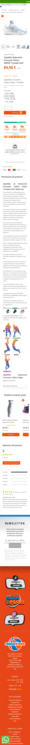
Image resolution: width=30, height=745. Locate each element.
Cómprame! (15, 112)
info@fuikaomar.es (15, 662)
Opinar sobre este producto (11, 463)
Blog (15, 721)
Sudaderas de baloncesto (15, 714)
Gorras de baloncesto (15, 718)
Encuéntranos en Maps (14, 664)
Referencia (6, 380)
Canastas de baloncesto (15, 700)
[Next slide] (26, 29)
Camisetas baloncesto (15, 709)
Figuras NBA (15, 716)
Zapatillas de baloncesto (15, 705)
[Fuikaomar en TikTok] (15, 582)
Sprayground (15, 712)
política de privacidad (10, 559)
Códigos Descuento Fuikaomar (15, 743)
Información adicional (10, 386)
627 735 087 (14, 660)
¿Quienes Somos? (15, 736)
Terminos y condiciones (15, 739)
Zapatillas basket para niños (15, 707)
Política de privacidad (15, 741)
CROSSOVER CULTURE (9, 54)
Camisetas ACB (15, 702)
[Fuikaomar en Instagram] (15, 618)
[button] (3, 47)
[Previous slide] (4, 29)
